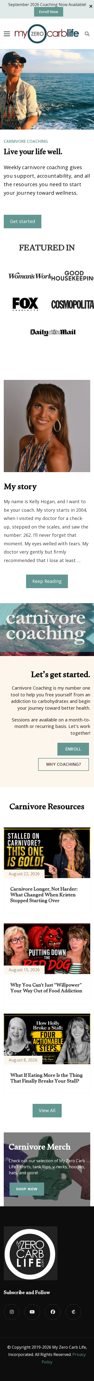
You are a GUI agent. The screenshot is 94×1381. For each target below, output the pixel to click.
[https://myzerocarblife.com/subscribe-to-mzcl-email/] (73, 1312)
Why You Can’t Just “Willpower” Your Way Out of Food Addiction (46, 989)
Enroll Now (48, 11)
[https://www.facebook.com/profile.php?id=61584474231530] (53, 1312)
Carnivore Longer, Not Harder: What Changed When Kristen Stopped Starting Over (43, 896)
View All (47, 1110)
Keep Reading (47, 581)
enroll (73, 749)
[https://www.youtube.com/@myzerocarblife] (32, 1312)
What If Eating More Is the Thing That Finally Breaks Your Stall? (46, 1079)
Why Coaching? (63, 764)
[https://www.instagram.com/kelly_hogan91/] (12, 1312)
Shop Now (27, 1189)
